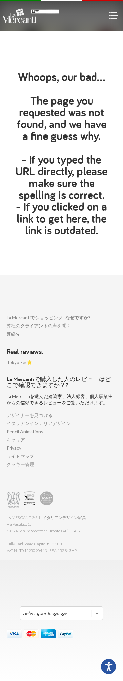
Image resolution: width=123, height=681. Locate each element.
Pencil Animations (25, 431)
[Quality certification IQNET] (46, 499)
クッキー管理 (20, 464)
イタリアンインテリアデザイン (39, 423)
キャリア (16, 439)
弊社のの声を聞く (39, 325)
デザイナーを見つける (29, 415)
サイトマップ (20, 456)
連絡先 (13, 334)
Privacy (14, 448)
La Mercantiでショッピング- (48, 317)
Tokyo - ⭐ (19, 362)
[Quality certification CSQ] (30, 499)
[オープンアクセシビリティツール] (108, 666)
